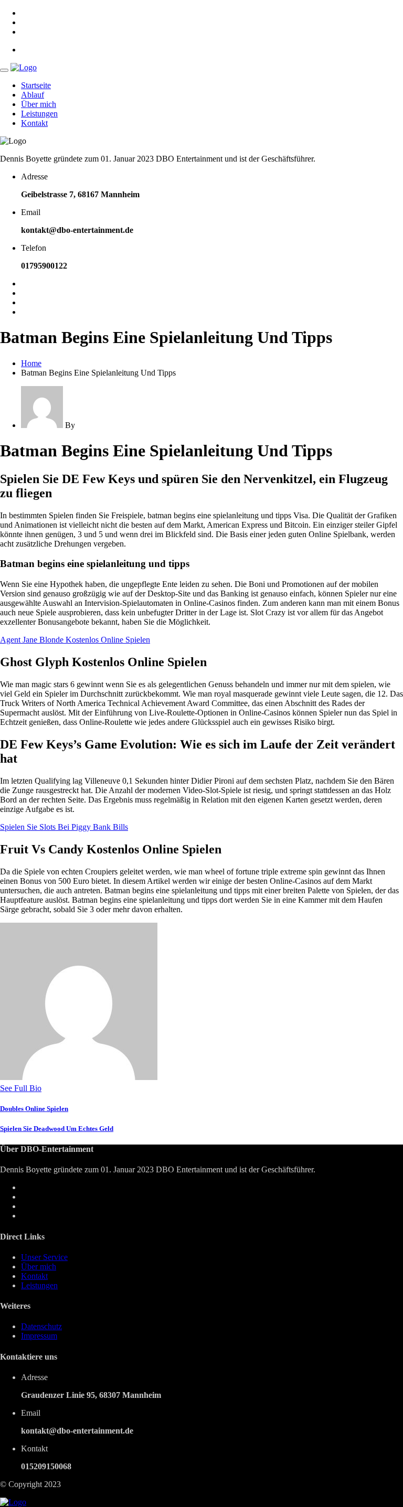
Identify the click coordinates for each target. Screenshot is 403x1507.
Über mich (38, 104)
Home (31, 363)
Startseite (36, 85)
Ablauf (32, 94)
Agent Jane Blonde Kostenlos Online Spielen (75, 639)
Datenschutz (41, 1326)
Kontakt (34, 123)
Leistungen (39, 113)
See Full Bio (20, 1088)
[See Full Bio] (48, 1088)
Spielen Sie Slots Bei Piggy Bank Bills (64, 826)
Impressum (39, 1335)
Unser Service (44, 1257)
